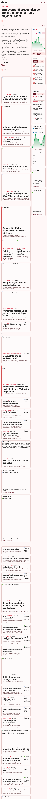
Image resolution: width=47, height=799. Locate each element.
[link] (16, 90)
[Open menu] (44, 2)
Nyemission (10, 410)
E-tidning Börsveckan (37, 214)
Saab (8, 323)
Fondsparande (13, 384)
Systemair (9, 718)
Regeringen (9, 636)
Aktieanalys (5, 125)
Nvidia (8, 697)
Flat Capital (9, 164)
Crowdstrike (9, 94)
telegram (3, 6)
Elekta (8, 431)
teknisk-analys (11, 137)
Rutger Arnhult (9, 400)
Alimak (10, 125)
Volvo (8, 458)
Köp (40, 32)
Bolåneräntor (18, 353)
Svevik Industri (16, 646)
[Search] (41, 2)
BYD (7, 421)
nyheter (4, 94)
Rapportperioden (10, 308)
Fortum (8, 777)
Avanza (8, 574)
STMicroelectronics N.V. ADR (12, 756)
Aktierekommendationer (11, 747)
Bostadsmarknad (10, 280)
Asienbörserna (9, 615)
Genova (9, 674)
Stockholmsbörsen (10, 548)
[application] (38, 43)
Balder (8, 687)
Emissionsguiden (10, 248)
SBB (7, 6)
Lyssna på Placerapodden (36, 185)
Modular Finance (10, 191)
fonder (7, 384)
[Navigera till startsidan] (4, 2)
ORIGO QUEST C (10, 565)
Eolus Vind (9, 788)
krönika (4, 225)
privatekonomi (12, 353)
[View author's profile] (9, 21)
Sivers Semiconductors (11, 600)
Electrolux (24, 248)
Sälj (43, 32)
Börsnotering (9, 225)
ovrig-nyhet (5, 410)
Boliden (8, 625)
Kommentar (9, 646)
